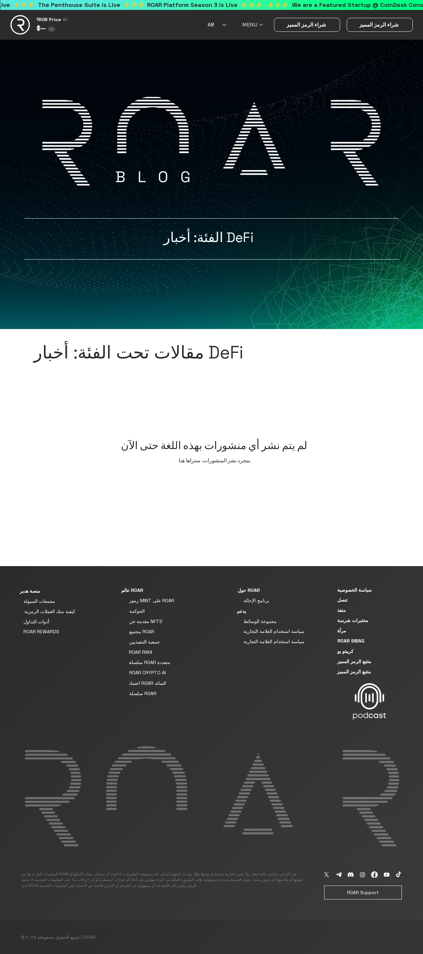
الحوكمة (137, 611)
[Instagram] (362, 874)
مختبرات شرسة (352, 620)
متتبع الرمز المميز (354, 661)
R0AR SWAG (351, 641)
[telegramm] (338, 874)
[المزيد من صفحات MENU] (261, 24)
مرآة (341, 631)
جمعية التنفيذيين (144, 642)
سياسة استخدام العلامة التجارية (274, 631)
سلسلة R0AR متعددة (149, 662)
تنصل (342, 600)
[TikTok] (398, 874)
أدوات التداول (36, 622)
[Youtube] (386, 874)
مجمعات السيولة (39, 601)
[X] (326, 874)
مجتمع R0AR (141, 632)
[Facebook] (374, 874)
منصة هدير (30, 591)
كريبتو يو (345, 651)
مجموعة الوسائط (260, 621)
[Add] (369, 701)
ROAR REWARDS (41, 632)
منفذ (341, 610)
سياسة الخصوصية (354, 590)
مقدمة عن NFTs (145, 621)
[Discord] (350, 874)
